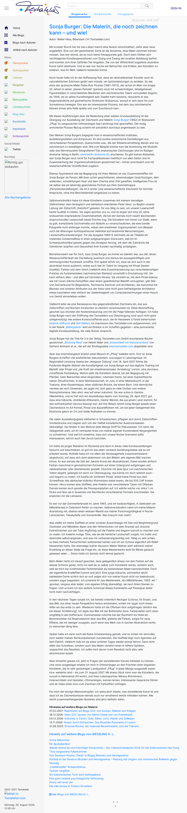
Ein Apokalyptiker (59, 743)
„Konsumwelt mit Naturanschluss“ (129, 342)
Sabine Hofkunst (60, 323)
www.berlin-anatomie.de (94, 154)
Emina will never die (61, 782)
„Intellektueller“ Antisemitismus (67, 766)
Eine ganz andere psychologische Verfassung (76, 778)
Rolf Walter (82, 323)
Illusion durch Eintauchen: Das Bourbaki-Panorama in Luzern (100, 722)
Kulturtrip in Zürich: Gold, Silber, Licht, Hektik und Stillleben (99, 718)
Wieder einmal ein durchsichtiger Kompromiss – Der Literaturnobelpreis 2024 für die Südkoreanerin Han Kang (114, 747)
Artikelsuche (102, 14)
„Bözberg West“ (73, 342)
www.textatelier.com (121, 346)
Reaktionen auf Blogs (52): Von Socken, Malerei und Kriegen (100, 710)
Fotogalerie (125, 14)
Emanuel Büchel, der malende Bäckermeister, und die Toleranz (102, 726)
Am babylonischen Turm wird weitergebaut (74, 774)
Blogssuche (79, 14)
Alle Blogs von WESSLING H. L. (70, 794)
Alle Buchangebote (17, 197)
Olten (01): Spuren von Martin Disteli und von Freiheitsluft (98, 714)
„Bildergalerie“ (73, 327)
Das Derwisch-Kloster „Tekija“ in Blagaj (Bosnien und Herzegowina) (88, 755)
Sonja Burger (121, 119)
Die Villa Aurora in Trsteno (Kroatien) (70, 786)
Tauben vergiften (59, 770)
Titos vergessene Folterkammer (68, 751)
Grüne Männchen (59, 740)
